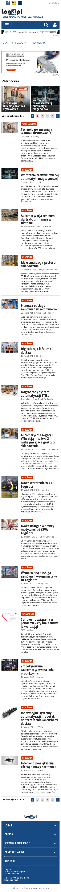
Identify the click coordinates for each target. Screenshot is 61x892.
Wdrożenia (27, 169)
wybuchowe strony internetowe (35, 888)
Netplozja (16, 888)
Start (6, 42)
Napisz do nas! (11, 880)
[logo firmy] (11, 14)
